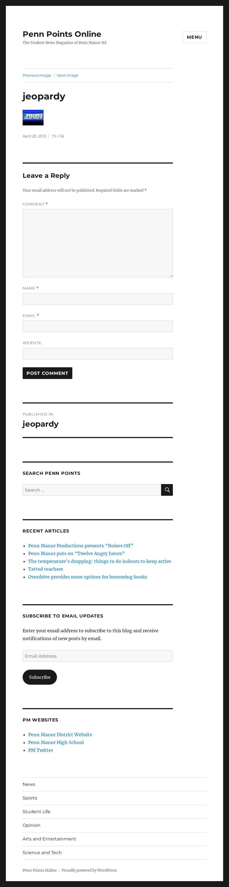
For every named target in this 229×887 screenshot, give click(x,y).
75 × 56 (58, 136)
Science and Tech (42, 852)
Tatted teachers (45, 569)
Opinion (31, 825)
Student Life (36, 811)
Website (32, 343)
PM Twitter (40, 750)
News (29, 784)
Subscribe (40, 677)
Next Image (67, 75)
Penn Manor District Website (60, 734)
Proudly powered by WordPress (89, 870)
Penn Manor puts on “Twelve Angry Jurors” (76, 553)
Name (31, 288)
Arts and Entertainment (49, 839)
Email (31, 315)
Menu (194, 37)
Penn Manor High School (56, 742)
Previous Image (37, 75)
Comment (35, 204)
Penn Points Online (62, 34)
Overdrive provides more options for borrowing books (87, 577)
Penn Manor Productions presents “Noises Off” (80, 545)
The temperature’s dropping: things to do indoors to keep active (99, 561)
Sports (30, 798)
